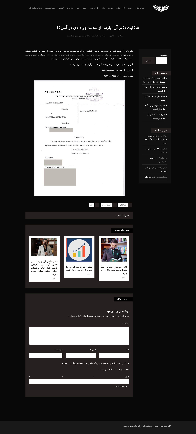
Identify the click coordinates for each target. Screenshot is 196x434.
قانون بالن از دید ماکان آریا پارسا (154, 98)
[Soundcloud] (89, 416)
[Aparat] (102, 416)
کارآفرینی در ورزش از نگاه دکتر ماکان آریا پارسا (156, 139)
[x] (98, 416)
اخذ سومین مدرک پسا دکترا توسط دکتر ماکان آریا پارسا (154, 80)
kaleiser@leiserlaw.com (112, 70)
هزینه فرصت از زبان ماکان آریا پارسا (154, 89)
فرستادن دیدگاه (121, 386)
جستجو (163, 55)
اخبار (91, 205)
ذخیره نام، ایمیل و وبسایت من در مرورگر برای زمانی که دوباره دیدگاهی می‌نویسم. (93, 363)
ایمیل (93, 350)
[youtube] (107, 416)
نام (127, 350)
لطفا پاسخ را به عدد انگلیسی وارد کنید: (114, 369)
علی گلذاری (123, 205)
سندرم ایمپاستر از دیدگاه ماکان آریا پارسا (155, 107)
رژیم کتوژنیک (150, 177)
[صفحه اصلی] (128, 36)
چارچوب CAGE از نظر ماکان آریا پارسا (156, 116)
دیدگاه (126, 323)
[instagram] (111, 416)
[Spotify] (93, 416)
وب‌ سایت (58, 350)
